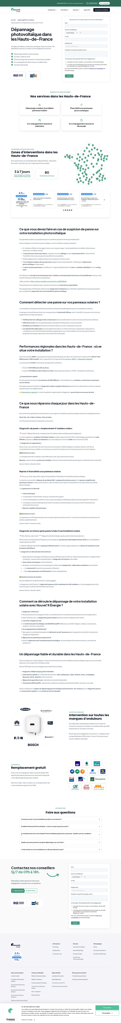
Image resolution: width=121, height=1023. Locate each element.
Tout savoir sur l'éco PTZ (58, 983)
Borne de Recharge (78, 950)
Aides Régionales (56, 979)
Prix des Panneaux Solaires (79, 976)
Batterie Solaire (36, 995)
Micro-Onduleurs (36, 991)
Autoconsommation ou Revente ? (17, 996)
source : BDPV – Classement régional (79, 359)
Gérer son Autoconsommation (19, 1000)
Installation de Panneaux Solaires (17, 980)
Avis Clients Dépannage (99, 954)
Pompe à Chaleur (77, 954)
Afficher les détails (27, 1019)
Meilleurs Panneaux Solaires (39, 976)
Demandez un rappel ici (29, 392)
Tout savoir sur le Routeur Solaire (38, 987)
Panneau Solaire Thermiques (39, 983)
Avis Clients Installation (99, 950)
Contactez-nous (57, 954)
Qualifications (56, 950)
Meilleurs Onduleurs (37, 979)
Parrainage (55, 947)
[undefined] (28, 202)
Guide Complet (15, 976)
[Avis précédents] (30, 200)
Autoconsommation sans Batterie (18, 985)
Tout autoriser (107, 1007)
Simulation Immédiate (79, 947)
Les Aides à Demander (58, 976)
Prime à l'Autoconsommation (59, 986)
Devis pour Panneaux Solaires (80, 979)
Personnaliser (106, 1013)
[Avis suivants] (104, 200)
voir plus (72, 199)
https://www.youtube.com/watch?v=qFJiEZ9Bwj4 (48, 281)
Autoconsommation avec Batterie (18, 990)
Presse (95, 947)
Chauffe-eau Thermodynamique (78, 958)
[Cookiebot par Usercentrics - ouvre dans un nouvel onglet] (10, 1020)
